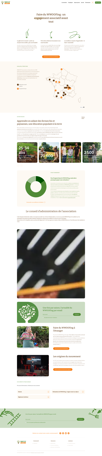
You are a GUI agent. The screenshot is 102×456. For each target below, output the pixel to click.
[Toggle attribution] (83, 107)
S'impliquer (70, 2)
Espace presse (77, 2)
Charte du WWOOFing (54, 445)
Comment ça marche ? (71, 443)
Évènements (87, 2)
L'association (64, 2)
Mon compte (98, 2)
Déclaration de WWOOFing (55, 447)
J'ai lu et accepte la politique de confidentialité (36, 422)
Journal (82, 2)
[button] (63, 95)
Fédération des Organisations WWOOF (37, 452)
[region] (62, 87)
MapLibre (81, 107)
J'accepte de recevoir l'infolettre (50, 317)
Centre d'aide (70, 445)
